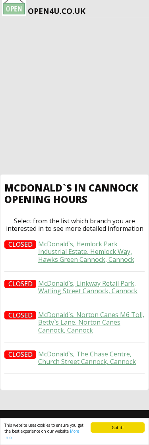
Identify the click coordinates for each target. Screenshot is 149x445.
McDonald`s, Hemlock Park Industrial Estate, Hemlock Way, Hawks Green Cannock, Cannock (86, 251)
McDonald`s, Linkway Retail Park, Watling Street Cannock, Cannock (87, 287)
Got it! (118, 427)
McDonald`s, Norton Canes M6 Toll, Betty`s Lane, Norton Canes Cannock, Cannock (91, 322)
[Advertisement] (74, 95)
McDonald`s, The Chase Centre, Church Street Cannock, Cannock (87, 358)
